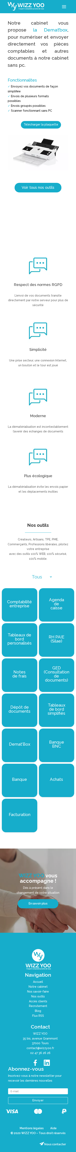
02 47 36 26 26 (40, 1053)
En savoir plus (38, 903)
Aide (53, 1128)
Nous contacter (55, 1144)
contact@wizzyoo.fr (40, 1048)
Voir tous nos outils (38, 187)
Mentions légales (32, 1128)
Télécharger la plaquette (41, 124)
